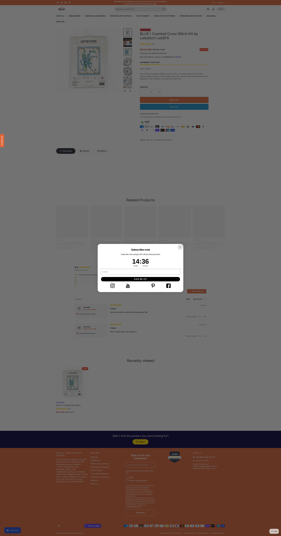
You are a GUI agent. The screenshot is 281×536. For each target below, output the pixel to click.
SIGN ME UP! (140, 279)
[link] (112, 286)
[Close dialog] (180, 247)
